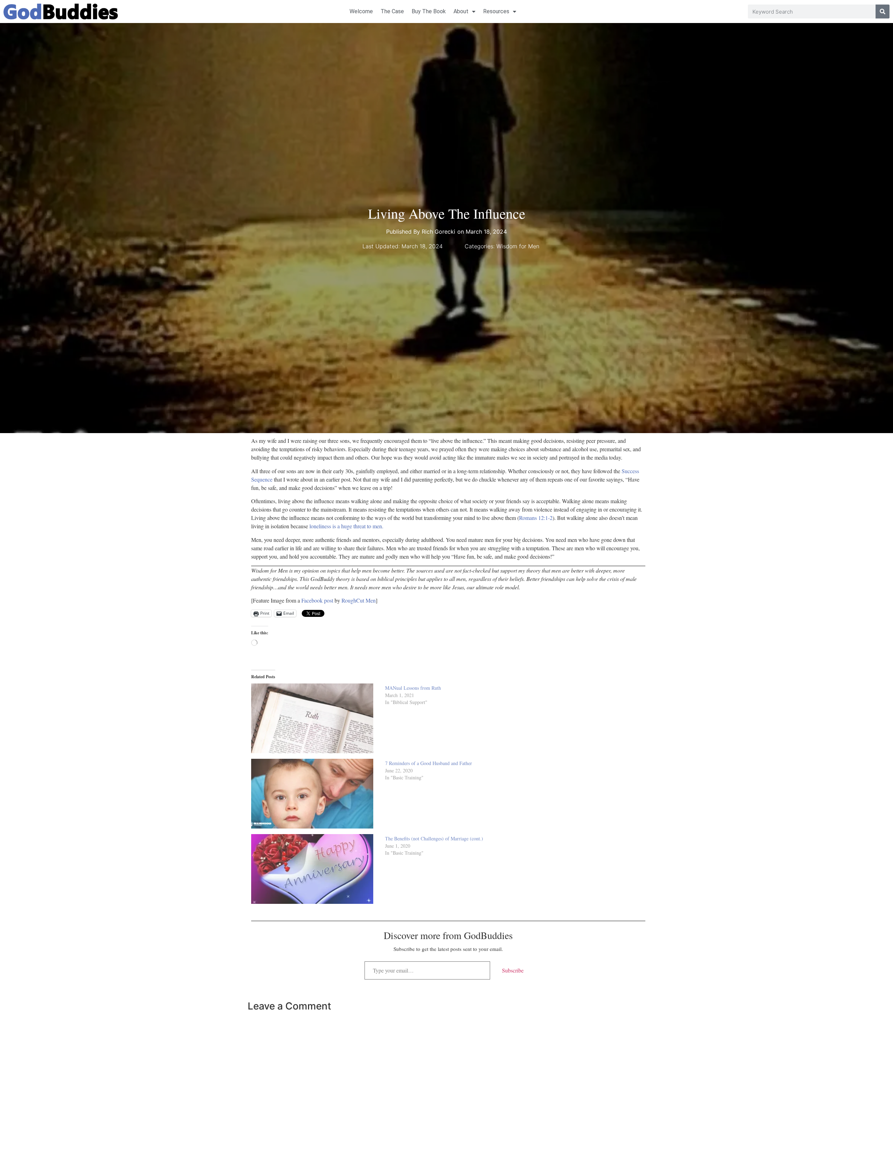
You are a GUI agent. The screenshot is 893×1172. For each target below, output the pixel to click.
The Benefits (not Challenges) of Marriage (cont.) (434, 838)
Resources (496, 11)
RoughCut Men (359, 600)
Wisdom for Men (517, 246)
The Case (392, 11)
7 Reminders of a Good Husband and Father (428, 763)
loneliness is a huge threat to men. (346, 526)
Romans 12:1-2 (536, 517)
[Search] (883, 11)
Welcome (361, 11)
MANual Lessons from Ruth (413, 688)
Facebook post (318, 600)
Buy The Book (429, 11)
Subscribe (513, 970)
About (460, 11)
